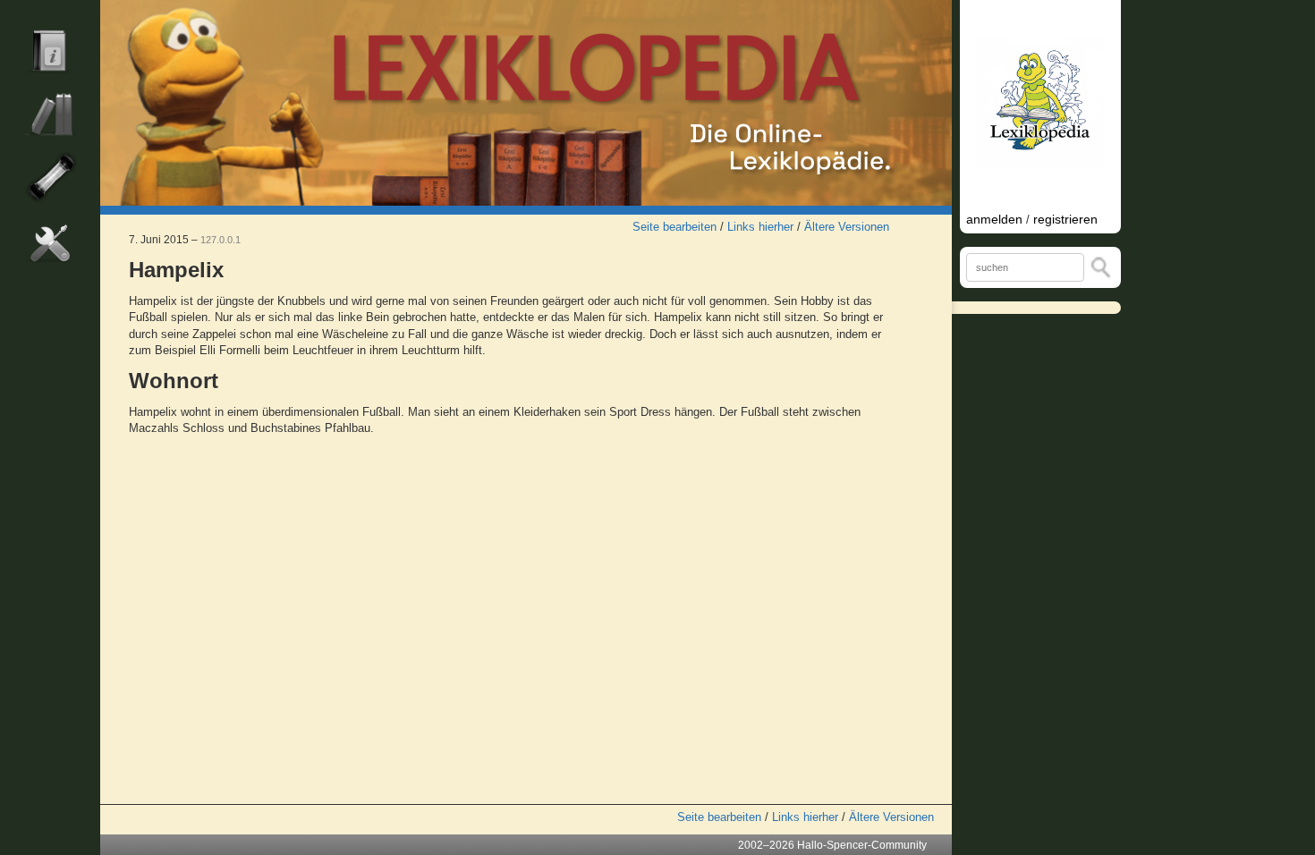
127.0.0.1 (220, 239)
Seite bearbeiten (674, 226)
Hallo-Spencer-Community (862, 845)
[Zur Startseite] (526, 103)
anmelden (994, 219)
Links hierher (760, 226)
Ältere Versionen (846, 226)
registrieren (1065, 219)
